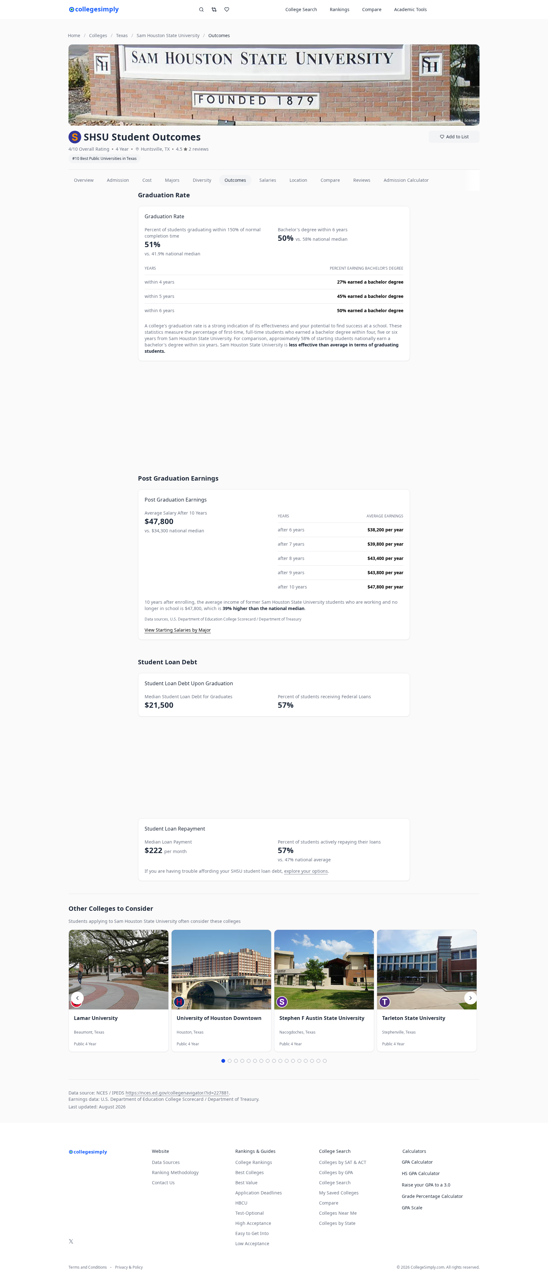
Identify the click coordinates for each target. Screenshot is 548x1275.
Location (298, 180)
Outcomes (235, 180)
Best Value (246, 1183)
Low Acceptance (252, 1243)
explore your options (306, 871)
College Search (335, 1183)
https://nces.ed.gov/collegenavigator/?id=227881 (177, 1093)
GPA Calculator (417, 1162)
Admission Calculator (406, 180)
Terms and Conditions (87, 1267)
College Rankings (253, 1162)
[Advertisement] (100, 286)
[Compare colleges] (214, 9)
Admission (118, 180)
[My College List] (227, 9)
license (471, 120)
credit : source (447, 120)
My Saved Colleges (339, 1193)
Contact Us (163, 1183)
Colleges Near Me (338, 1213)
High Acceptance (253, 1223)
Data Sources (166, 1162)
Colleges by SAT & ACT (342, 1162)
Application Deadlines (258, 1193)
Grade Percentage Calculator (432, 1196)
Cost (147, 180)
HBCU (241, 1203)
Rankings (339, 9)
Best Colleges (249, 1172)
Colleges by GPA (336, 1172)
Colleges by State (337, 1223)
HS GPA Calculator (421, 1173)
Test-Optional (249, 1213)
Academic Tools (410, 9)
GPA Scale (412, 1208)
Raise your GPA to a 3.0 (426, 1185)
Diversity (202, 180)
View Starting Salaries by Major (178, 630)
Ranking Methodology (175, 1172)
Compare (372, 9)
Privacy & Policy (129, 1267)
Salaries (267, 180)
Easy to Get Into (252, 1233)
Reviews (361, 180)
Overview (84, 180)
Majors (172, 180)
